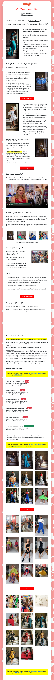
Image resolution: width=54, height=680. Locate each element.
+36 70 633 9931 (18, 375)
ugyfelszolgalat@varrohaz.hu (36, 373)
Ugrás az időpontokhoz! (27, 98)
